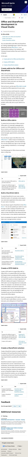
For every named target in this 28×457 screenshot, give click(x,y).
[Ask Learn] (19, 18)
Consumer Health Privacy (7, 453)
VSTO (13, 17)
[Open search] (21, 15)
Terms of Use (18, 453)
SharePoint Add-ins (19, 250)
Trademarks (3, 455)
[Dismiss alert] (26, 2)
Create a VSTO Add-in (7, 38)
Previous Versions (13, 449)
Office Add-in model (21, 86)
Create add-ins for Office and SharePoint (11, 36)
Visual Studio (8, 17)
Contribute (3, 451)
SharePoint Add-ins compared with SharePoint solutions (19, 258)
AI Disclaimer (4, 449)
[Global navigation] (1, 15)
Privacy (9, 451)
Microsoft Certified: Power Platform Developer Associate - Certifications (12, 428)
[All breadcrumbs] (2, 18)
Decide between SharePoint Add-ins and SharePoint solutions (20, 263)
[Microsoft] (14, 15)
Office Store (14, 47)
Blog (19, 449)
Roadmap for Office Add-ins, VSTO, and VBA (22, 186)
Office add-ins (22, 181)
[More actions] (26, 18)
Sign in (25, 14)
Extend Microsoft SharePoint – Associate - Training (13, 419)
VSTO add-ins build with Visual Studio (22, 343)
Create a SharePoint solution (8, 40)
